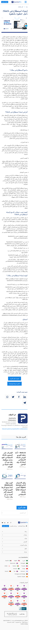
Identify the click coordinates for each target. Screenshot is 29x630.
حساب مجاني (4, 2)
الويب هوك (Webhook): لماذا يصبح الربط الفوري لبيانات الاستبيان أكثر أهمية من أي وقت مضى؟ (7, 490)
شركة (25, 552)
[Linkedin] (24, 396)
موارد (25, 538)
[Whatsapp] (7, 396)
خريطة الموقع (25, 622)
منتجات (25, 535)
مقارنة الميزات (23, 545)
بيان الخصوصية (18, 622)
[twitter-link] (7, 522)
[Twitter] (13, 396)
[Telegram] (24, 402)
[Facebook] (18, 396)
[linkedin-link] (4, 522)
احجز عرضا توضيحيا (14, 383)
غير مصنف (20, 6)
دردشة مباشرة (13, 526)
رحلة (26, 531)
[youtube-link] (2, 522)
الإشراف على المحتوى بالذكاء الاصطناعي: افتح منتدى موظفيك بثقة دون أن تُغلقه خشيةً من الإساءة (7, 460)
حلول (25, 548)
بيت (27, 6)
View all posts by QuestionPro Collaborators (15, 429)
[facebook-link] (10, 522)
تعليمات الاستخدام (10, 622)
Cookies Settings (24, 624)
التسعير (25, 541)
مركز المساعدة (21, 526)
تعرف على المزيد (14, 378)
